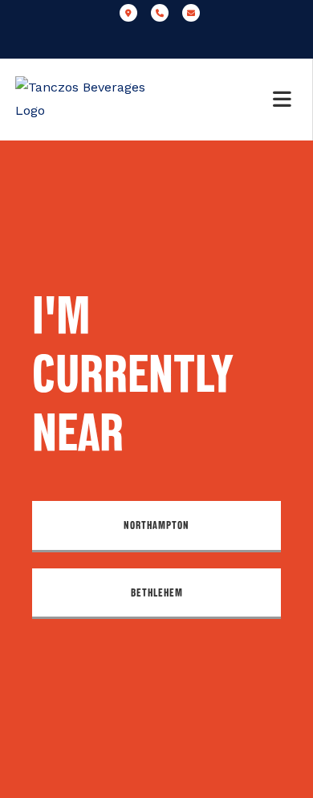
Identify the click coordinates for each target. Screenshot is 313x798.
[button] (156, 526)
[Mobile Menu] (285, 99)
